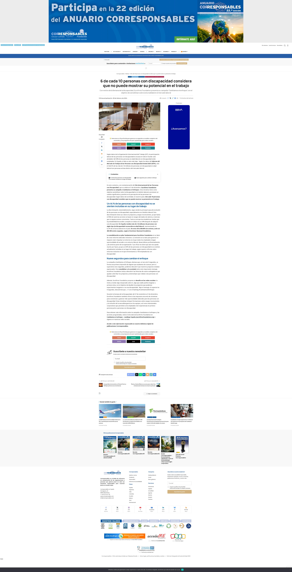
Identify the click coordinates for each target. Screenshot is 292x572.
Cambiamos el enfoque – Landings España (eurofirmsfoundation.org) (130, 317)
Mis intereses (265, 45)
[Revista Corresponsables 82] (154, 443)
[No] (290, 569)
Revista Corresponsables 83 (138, 453)
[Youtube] (140, 509)
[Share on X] (170, 98)
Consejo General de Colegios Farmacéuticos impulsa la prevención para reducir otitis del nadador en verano (158, 421)
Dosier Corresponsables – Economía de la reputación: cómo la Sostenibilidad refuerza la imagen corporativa (167, 458)
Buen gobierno (135, 76)
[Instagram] (128, 509)
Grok (133, 148)
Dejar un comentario (152, 393)
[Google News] (151, 509)
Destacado (150, 417)
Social (105, 417)
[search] (284, 45)
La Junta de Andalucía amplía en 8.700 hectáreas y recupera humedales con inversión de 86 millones (132, 421)
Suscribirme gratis (129, 367)
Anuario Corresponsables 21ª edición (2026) (109, 456)
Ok (182, 569)
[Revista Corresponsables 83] (139, 443)
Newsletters (279, 45)
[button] (173, 98)
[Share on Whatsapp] (140, 374)
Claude (119, 144)
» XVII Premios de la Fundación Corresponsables (33, 45)
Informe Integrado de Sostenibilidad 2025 (178, 556)
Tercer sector (141, 76)
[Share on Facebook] (168, 98)
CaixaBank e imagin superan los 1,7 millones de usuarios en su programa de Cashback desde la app (182, 421)
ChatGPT (133, 144)
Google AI (148, 144)
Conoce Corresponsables (7, 45)
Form (1, 559)
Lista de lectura (272, 45)
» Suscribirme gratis (181, 63)
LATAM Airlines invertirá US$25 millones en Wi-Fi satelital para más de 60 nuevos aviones (109, 421)
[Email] (102, 154)
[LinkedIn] (163, 509)
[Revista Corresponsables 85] (124, 443)
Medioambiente (130, 417)
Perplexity (148, 148)
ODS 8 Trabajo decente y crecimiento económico (154, 76)
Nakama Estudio (132, 556)
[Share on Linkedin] (102, 150)
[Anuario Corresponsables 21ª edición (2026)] (109, 444)
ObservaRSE (17, 45)
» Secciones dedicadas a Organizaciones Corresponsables (174, 60)
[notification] (288, 45)
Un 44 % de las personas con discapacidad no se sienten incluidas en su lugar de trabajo (120, 178)
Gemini (119, 148)
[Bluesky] (174, 509)
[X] (117, 509)
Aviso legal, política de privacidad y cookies (152, 556)
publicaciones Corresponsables (117, 326)
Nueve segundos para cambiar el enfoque (146, 177)
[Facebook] (105, 509)
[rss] (186, 509)
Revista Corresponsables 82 (154, 453)
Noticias (129, 76)
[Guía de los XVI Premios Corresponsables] (182, 444)
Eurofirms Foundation (148, 187)
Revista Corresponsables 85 (123, 453)
